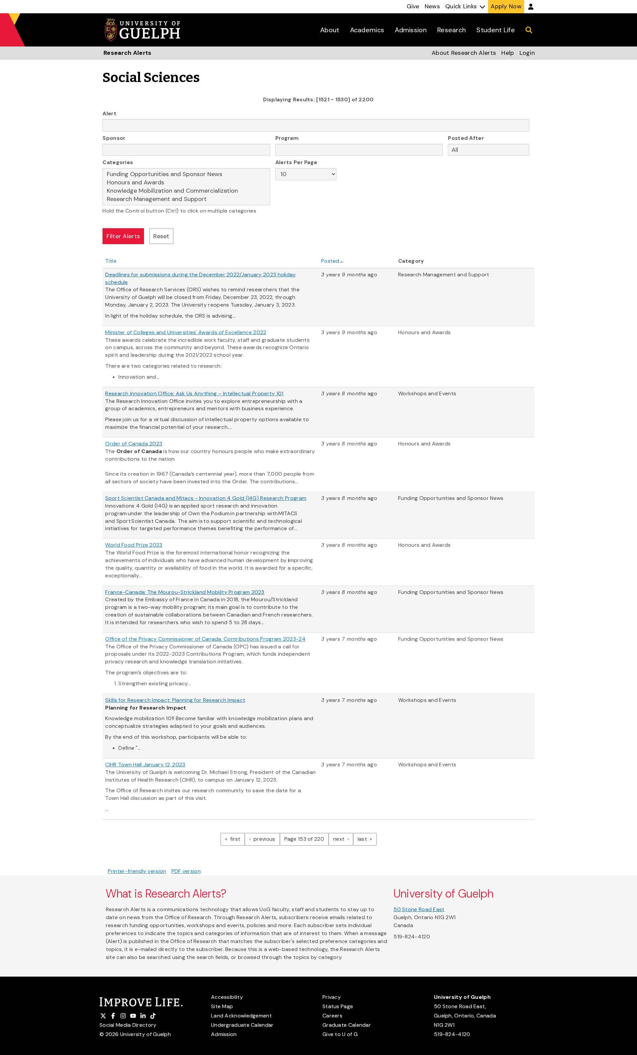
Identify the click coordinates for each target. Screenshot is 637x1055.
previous (266, 838)
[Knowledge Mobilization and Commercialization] (186, 191)
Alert (109, 113)
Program (287, 138)
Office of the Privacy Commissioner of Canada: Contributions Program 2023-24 (205, 638)
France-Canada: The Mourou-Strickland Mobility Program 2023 (184, 592)
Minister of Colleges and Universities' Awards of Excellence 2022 (185, 332)
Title (110, 260)
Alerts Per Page (296, 162)
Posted (330, 260)
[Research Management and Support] (186, 199)
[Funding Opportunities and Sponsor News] (186, 174)
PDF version (186, 871)
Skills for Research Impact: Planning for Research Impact (175, 700)
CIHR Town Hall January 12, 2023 (145, 764)
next (343, 838)
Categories (118, 162)
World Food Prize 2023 (133, 544)
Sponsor (114, 138)
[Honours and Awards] (186, 182)
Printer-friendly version (137, 871)
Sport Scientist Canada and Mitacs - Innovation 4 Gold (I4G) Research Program (205, 498)
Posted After (466, 138)
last (367, 838)
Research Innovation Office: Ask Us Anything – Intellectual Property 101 (194, 393)
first (237, 838)
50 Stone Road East (418, 909)
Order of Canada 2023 (133, 443)
